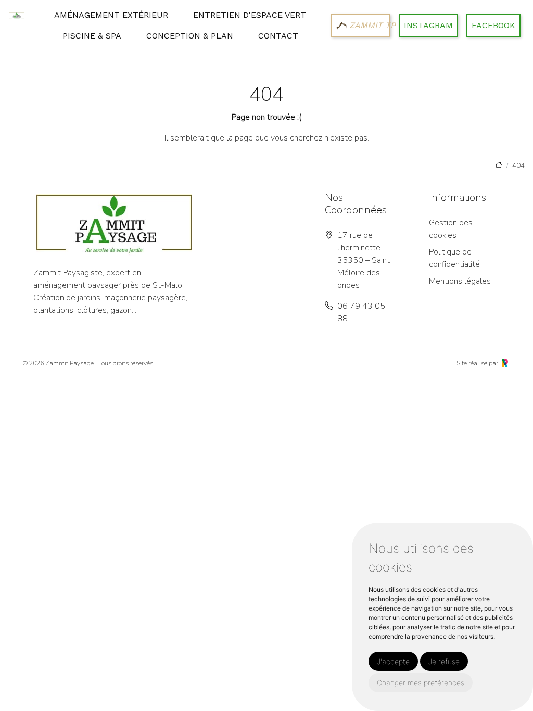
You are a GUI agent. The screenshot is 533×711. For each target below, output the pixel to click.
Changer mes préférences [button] (420, 682)
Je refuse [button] (444, 661)
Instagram (428, 25)
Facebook (493, 25)
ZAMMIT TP (368, 25)
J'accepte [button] (393, 661)
